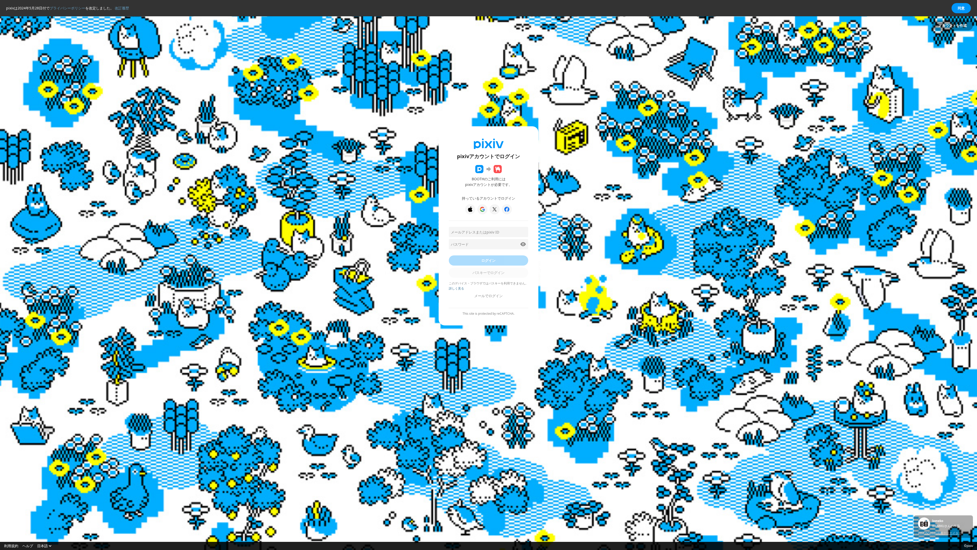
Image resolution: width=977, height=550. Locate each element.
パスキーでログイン (488, 272)
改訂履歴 (122, 8)
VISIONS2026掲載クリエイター (939, 533)
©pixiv (968, 545)
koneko (937, 520)
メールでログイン (488, 295)
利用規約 (11, 546)
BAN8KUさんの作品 (946, 526)
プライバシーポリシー (67, 8)
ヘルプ (27, 546)
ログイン (488, 260)
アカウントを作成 (952, 25)
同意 (961, 8)
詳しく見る (456, 288)
